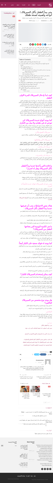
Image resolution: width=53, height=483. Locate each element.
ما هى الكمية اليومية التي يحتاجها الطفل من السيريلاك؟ (32, 82)
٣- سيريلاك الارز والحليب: (29, 72)
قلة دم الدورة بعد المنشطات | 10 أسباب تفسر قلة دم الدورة (8, 43)
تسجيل (18, 4)
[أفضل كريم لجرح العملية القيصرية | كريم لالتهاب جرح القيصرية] (8, 19)
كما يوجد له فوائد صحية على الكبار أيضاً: (29, 84)
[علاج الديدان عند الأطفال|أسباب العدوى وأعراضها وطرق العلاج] (24, 389)
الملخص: (24, 89)
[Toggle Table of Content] (49, 60)
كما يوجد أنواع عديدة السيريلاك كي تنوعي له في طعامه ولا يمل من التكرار (34, 64)
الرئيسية (39, 4)
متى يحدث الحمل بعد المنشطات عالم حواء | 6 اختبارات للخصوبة (9, 51)
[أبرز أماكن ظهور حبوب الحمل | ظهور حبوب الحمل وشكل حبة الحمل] (31, 456)
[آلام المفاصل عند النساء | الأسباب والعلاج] (35, 389)
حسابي (12, 4)
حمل (29, 4)
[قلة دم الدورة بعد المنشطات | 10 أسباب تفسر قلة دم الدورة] (31, 464)
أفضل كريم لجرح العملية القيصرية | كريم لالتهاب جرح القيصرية (9, 26)
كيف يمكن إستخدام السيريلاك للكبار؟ (28, 86)
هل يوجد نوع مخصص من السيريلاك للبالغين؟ (29, 88)
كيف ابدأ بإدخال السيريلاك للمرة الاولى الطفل (30, 61)
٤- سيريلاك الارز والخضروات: (30, 74)
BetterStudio (16, 478)
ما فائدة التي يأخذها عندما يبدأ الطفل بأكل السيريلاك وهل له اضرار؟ (34, 75)
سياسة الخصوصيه (21, 476)
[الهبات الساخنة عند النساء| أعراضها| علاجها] (46, 389)
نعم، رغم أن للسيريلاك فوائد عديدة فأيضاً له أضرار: (33, 77)
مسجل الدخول (43, 433)
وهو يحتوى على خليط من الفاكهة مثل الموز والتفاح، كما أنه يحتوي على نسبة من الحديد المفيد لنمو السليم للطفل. (37, 70)
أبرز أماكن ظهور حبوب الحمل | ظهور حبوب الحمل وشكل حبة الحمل (9, 36)
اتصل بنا (23, 4)
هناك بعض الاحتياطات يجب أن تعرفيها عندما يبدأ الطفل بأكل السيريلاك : (33, 80)
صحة (34, 4)
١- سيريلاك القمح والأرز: (27, 66)
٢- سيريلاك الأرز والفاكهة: (28, 68)
